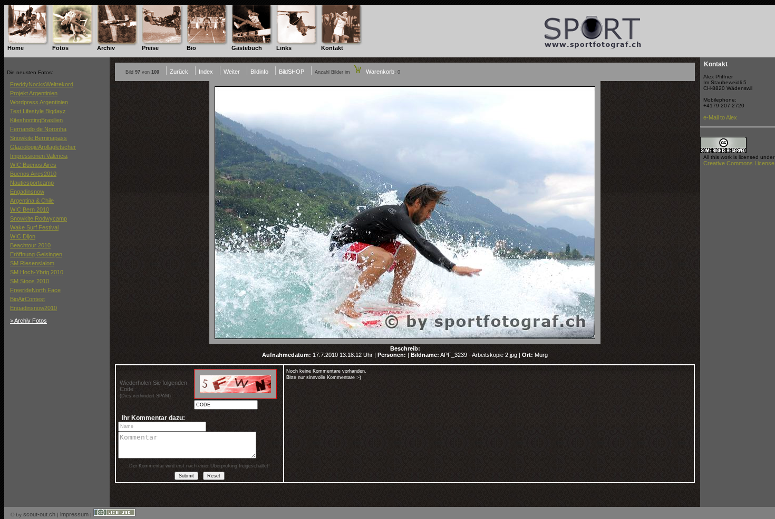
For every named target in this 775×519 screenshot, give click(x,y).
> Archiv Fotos (28, 320)
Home (15, 48)
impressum (74, 514)
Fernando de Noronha (38, 129)
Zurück (179, 71)
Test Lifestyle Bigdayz (38, 111)
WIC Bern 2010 (29, 209)
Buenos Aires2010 (33, 174)
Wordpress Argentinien (39, 102)
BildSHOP (291, 71)
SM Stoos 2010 (29, 281)
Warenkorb (379, 71)
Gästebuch (246, 48)
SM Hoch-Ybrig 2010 (36, 272)
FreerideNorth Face (35, 290)
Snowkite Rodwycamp (38, 218)
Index (206, 71)
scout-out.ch (39, 514)
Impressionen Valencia (38, 156)
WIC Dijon (22, 236)
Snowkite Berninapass (38, 138)
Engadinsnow (27, 191)
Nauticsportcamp (32, 182)
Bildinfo (259, 71)
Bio (191, 48)
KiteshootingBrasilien (36, 120)
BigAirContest (27, 299)
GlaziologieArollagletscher (43, 147)
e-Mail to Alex (720, 117)
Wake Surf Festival (34, 227)
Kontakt (332, 48)
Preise (150, 48)
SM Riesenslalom (32, 263)
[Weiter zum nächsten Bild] (404, 342)
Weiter (232, 71)
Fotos (60, 48)
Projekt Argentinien (33, 93)
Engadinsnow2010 (33, 308)
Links (284, 48)
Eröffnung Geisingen (36, 254)
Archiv (106, 48)
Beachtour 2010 (30, 245)
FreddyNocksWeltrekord (41, 84)
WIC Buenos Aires (33, 165)
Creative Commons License (738, 163)
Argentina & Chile (32, 200)
